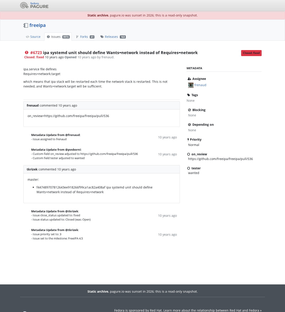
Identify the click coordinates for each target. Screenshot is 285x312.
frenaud (200, 85)
